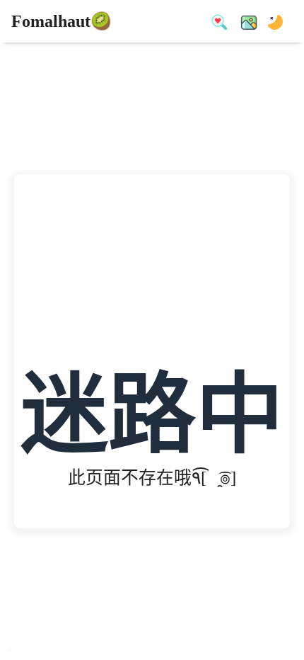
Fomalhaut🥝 (61, 21)
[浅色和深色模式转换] (271, 21)
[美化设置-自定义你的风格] (244, 21)
